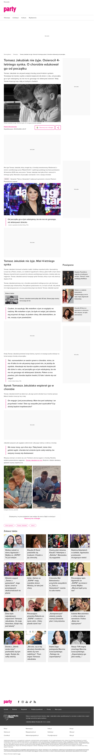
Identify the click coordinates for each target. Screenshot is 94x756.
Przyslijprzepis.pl (52, 735)
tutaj (19, 754)
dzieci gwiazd (9, 525)
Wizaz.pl (72, 732)
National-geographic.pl (32, 735)
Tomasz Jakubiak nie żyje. (34, 460)
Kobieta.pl (50, 732)
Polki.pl (50, 728)
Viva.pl (71, 728)
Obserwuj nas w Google (46, 127)
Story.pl (72, 735)
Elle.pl (5, 728)
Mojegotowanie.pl (31, 732)
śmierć (33, 525)
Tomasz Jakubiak (22, 525)
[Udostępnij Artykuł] (58, 127)
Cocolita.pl (7, 735)
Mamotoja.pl (29, 728)
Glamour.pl (7, 732)
